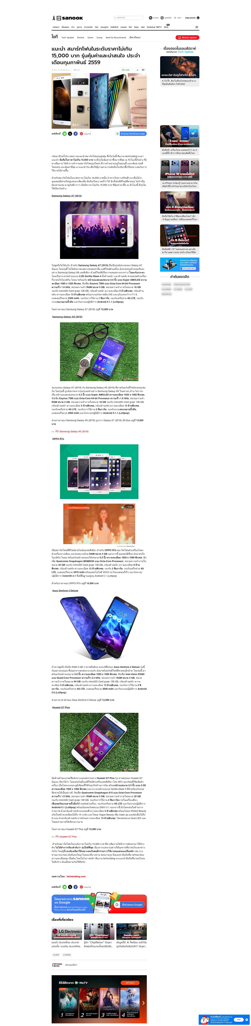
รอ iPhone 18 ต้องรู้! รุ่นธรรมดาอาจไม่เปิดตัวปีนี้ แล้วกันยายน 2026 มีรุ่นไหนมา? (179, 186)
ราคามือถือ (166, 289)
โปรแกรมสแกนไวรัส (181, 284)
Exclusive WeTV (154, 27)
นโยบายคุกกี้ (229, 1022)
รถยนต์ (124, 27)
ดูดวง (79, 27)
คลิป (143, 27)
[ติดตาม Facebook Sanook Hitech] (179, 264)
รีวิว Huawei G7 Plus (66, 836)
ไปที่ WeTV (130, 983)
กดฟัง (127, 70)
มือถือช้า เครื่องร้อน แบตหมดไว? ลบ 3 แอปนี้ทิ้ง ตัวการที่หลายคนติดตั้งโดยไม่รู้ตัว (179, 153)
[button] (115, 17)
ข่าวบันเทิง (88, 27)
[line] (64, 134)
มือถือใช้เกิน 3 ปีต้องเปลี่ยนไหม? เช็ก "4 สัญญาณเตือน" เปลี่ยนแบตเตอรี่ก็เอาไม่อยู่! (179, 219)
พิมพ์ (78, 70)
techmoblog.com (76, 876)
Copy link (87, 134)
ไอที (130, 27)
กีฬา (96, 27)
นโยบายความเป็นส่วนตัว (216, 1022)
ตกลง (238, 1019)
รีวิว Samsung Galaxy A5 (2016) (72, 431)
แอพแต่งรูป (166, 284)
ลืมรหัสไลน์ (166, 294)
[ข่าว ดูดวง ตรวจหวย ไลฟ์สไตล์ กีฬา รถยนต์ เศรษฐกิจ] (67, 18)
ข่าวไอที (56, 954)
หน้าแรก (56, 27)
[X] (70, 134)
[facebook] (75, 134)
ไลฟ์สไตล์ (114, 27)
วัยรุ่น (136, 27)
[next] (143, 1003)
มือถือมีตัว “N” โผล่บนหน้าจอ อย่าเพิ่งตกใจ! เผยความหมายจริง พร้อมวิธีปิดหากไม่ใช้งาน (179, 252)
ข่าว (73, 27)
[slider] (88, 540)
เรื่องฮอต (65, 27)
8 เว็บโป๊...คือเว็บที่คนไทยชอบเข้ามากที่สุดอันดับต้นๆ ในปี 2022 (179, 82)
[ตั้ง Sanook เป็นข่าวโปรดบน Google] (99, 902)
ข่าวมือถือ (67, 954)
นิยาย (166, 27)
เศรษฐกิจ (104, 27)
